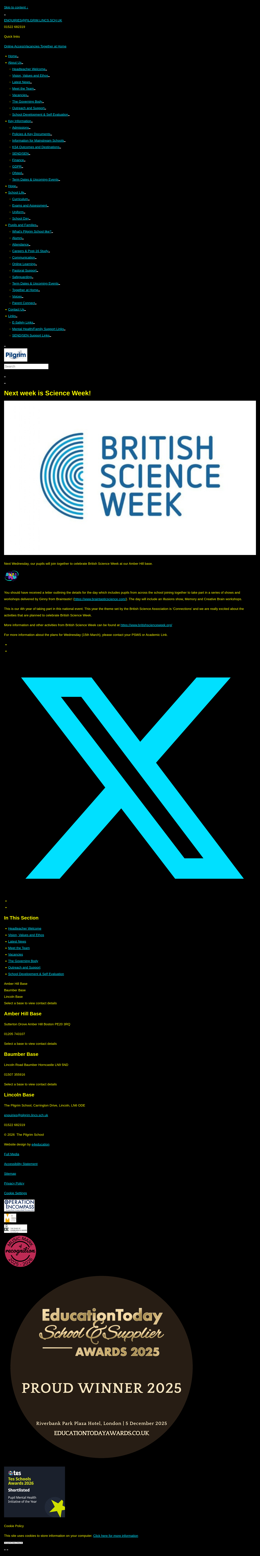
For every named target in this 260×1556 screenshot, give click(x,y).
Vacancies (32, 46)
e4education (40, 1144)
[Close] (5, 383)
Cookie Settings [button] (15, 1193)
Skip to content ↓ (16, 7)
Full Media (11, 1154)
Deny (14, 1543)
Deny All (19, 1543)
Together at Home (53, 46)
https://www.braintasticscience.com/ (100, 599)
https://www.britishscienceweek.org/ (146, 625)
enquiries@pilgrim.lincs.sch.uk (26, 1115)
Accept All (8, 1543)
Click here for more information (115, 1536)
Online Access (14, 46)
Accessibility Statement (21, 1164)
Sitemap (10, 1173)
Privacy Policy (14, 1183)
